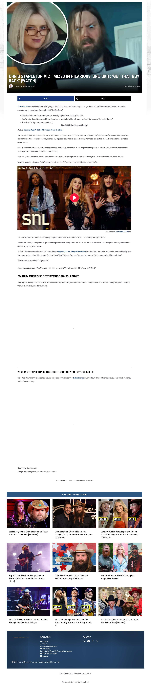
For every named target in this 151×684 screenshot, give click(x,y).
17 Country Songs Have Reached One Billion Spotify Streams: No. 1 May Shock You (73, 622)
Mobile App (44, 656)
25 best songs (78, 378)
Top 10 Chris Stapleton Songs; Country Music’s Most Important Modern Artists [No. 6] (27, 578)
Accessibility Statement (48, 646)
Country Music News (34, 472)
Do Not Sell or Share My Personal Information (56, 651)
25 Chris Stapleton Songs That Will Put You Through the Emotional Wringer (28, 621)
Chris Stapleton (23, 106)
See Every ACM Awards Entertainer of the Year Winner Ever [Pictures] (119, 621)
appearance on (71, 252)
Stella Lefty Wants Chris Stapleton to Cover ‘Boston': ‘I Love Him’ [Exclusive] (28, 533)
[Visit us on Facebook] (94, 641)
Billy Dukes (17, 86)
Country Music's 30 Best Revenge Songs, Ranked (43, 130)
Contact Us (44, 641)
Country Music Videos (48, 472)
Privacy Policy (45, 649)
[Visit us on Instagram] (85, 641)
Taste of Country (122, 232)
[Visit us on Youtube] (89, 641)
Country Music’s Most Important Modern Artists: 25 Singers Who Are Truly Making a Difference (120, 534)
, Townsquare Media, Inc (37, 662)
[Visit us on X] (98, 641)
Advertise (43, 644)
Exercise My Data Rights (48, 653)
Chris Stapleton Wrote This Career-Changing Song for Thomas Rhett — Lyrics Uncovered (74, 534)
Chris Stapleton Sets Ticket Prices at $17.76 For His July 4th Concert (71, 577)
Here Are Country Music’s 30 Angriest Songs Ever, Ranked (118, 577)
